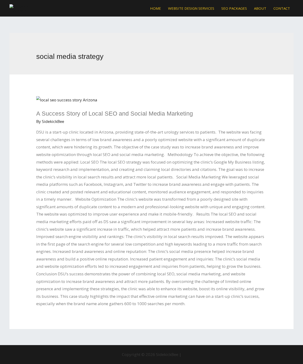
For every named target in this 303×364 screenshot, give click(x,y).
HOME (155, 8)
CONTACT (281, 8)
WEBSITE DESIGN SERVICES (191, 8)
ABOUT (260, 8)
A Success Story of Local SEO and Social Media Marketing (114, 113)
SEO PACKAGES (234, 8)
